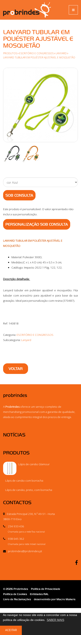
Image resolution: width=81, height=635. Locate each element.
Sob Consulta (19, 195)
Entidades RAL (39, 594)
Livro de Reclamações (17, 599)
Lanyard (61, 53)
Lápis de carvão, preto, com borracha (28, 490)
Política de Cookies (15, 594)
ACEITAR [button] (11, 630)
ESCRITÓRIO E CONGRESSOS (36, 53)
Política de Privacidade (45, 588)
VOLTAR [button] (16, 368)
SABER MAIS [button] (55, 620)
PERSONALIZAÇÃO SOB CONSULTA (36, 224)
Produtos (10, 53)
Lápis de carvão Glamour (34, 464)
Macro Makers (65, 599)
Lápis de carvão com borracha (24, 480)
